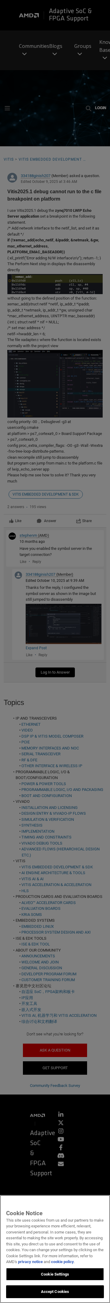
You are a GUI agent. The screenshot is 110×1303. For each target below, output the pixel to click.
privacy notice (30, 1261)
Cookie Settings (55, 1274)
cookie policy (62, 1261)
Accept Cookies (55, 1291)
